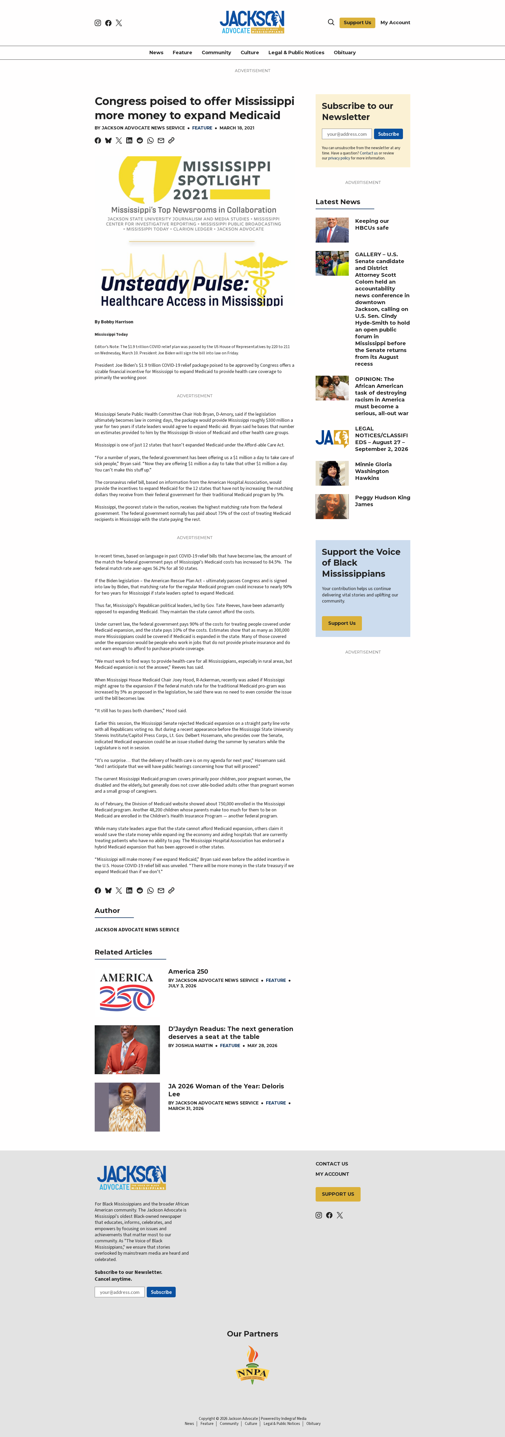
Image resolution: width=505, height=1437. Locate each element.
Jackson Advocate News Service (143, 127)
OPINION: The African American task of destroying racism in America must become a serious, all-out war (381, 396)
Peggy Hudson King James (382, 501)
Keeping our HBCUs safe (372, 224)
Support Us (357, 23)
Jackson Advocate (243, 1418)
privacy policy (339, 158)
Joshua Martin (194, 1045)
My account (332, 1174)
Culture (250, 53)
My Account (395, 23)
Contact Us (332, 1164)
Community (216, 53)
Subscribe (388, 134)
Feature (182, 53)
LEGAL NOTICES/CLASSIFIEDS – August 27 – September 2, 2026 (381, 438)
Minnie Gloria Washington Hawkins (373, 471)
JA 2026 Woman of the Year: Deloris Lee (226, 1090)
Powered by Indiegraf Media (283, 1418)
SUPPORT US (338, 1194)
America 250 (188, 971)
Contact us (369, 153)
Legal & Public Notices (296, 53)
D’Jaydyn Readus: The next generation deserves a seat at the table (230, 1033)
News (156, 53)
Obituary (345, 53)
